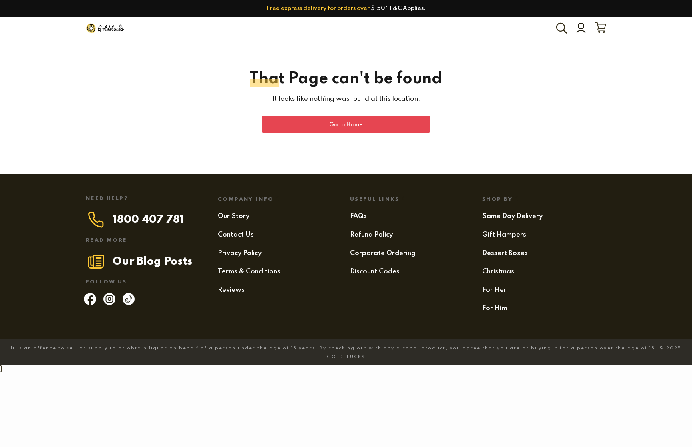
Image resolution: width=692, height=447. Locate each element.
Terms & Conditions (249, 271)
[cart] (598, 28)
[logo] (106, 28)
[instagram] (109, 303)
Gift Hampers (504, 234)
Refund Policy (371, 234)
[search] (563, 28)
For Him (494, 308)
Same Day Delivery (512, 216)
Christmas (498, 271)
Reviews (231, 290)
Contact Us (236, 234)
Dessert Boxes (505, 253)
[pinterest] (128, 303)
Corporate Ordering (383, 253)
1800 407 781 (148, 220)
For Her (494, 290)
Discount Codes (375, 271)
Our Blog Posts (152, 261)
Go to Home (346, 125)
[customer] (581, 28)
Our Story (233, 216)
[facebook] (90, 303)
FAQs (358, 216)
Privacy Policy (240, 253)
